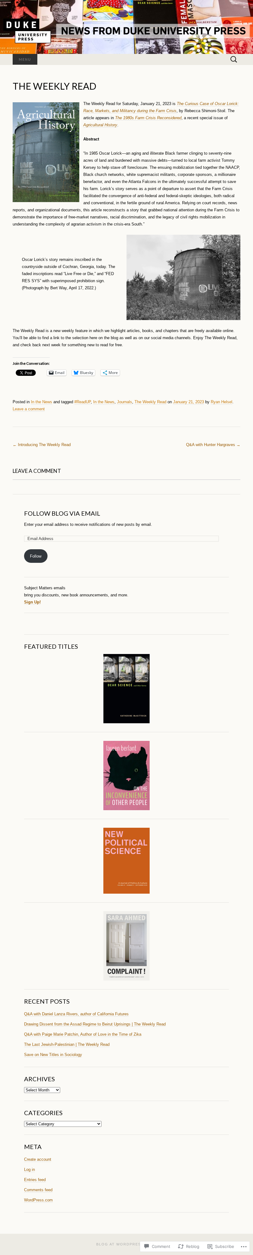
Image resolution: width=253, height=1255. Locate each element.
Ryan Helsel (221, 402)
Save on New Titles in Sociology (53, 1054)
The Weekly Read (150, 402)
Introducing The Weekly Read (42, 444)
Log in (29, 1169)
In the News (41, 402)
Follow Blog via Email (62, 513)
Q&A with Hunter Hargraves (213, 444)
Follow (35, 556)
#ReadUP (82, 402)
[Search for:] (233, 59)
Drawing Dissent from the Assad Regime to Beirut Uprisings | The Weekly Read (95, 1024)
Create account (37, 1159)
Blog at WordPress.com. (126, 1244)
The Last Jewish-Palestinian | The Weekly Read (67, 1044)
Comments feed (38, 1190)
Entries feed (35, 1179)
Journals (124, 402)
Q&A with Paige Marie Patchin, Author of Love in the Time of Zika (82, 1034)
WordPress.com (38, 1200)
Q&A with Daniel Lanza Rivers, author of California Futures (76, 1014)
